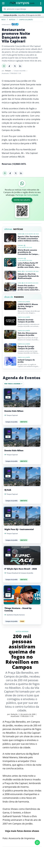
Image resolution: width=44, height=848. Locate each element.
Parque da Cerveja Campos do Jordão (26, 347)
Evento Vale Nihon (13, 411)
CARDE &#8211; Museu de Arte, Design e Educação (28, 306)
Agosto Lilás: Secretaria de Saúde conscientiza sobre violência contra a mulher (29, 238)
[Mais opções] (40, 3)
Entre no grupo (22, 200)
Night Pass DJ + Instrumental (19, 529)
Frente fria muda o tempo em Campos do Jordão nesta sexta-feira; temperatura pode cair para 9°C (29, 287)
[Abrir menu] (3, 3)
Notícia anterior (22, 631)
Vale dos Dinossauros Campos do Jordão (27, 334)
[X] (15, 66)
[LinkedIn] (20, 66)
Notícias (12, 20)
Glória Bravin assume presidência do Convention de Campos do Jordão (28, 252)
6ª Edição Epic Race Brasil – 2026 (20, 569)
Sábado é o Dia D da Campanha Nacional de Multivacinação (28, 276)
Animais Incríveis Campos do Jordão (26, 321)
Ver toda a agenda (12, 384)
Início (3, 20)
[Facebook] (9, 66)
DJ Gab (7, 490)
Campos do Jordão (26, 20)
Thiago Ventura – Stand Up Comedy (18, 609)
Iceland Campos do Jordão (26, 361)
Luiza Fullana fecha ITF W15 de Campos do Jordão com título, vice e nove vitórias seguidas (29, 265)
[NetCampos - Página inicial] (22, 3)
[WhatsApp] (4, 66)
